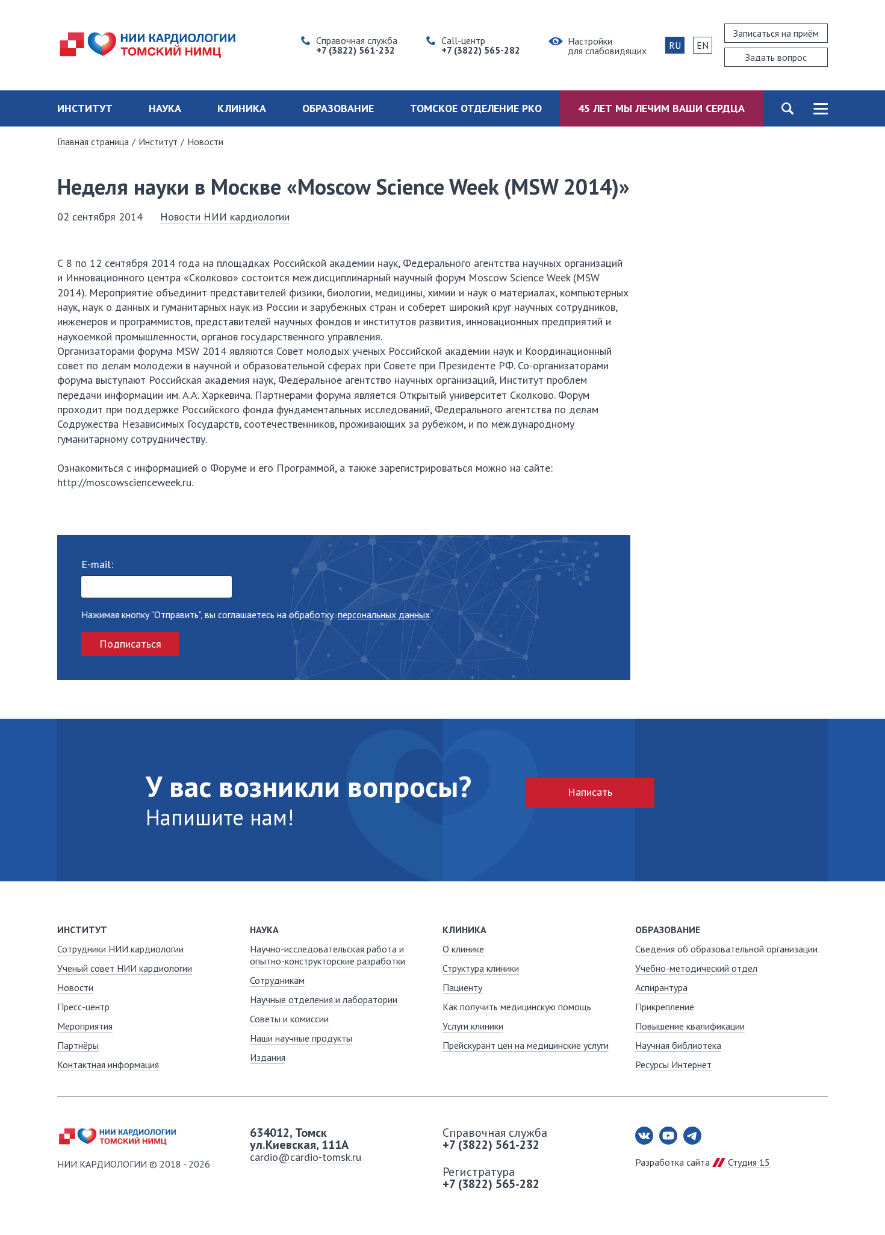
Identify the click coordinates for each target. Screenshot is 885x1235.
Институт (85, 108)
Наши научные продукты (301, 1038)
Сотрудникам (277, 980)
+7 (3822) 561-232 (490, 1144)
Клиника (241, 108)
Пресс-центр (83, 1007)
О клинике (463, 949)
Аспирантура (661, 987)
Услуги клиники (472, 1026)
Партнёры (78, 1045)
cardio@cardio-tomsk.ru (305, 1157)
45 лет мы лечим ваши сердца (661, 108)
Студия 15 (749, 1162)
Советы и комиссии (289, 1019)
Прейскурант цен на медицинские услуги (525, 1045)
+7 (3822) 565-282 (490, 1184)
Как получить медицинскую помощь (516, 1007)
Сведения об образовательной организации (726, 949)
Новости (205, 142)
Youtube (668, 1136)
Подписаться (130, 644)
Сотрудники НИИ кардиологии (120, 949)
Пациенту (462, 987)
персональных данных (384, 615)
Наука (165, 108)
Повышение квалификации (690, 1026)
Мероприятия (85, 1026)
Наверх (855, 1205)
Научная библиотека (678, 1045)
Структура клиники (480, 968)
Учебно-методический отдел (696, 968)
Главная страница (93, 142)
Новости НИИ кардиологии (225, 217)
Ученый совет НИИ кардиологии (124, 968)
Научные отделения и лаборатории (323, 999)
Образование (338, 108)
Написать (590, 792)
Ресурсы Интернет (673, 1064)
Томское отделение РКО (476, 108)
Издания (267, 1057)
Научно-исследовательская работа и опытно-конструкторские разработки (327, 955)
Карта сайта (820, 108)
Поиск (787, 108)
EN (703, 45)
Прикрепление (664, 1007)
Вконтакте (644, 1136)
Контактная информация (108, 1064)
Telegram (692, 1136)
